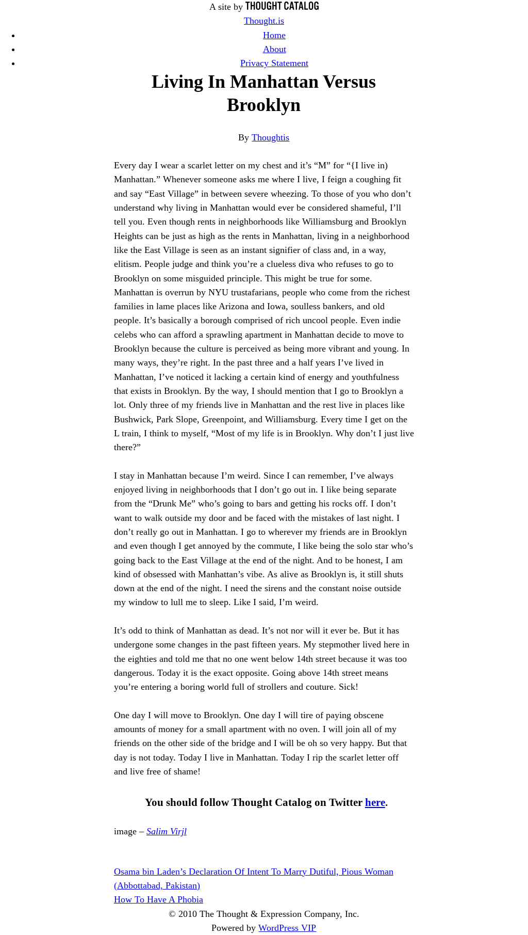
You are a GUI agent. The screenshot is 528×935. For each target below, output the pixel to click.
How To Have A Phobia (158, 899)
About (274, 49)
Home (274, 35)
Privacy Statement (274, 63)
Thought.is (264, 20)
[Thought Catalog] (282, 7)
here (375, 802)
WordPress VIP (287, 928)
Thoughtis (270, 137)
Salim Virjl (166, 831)
